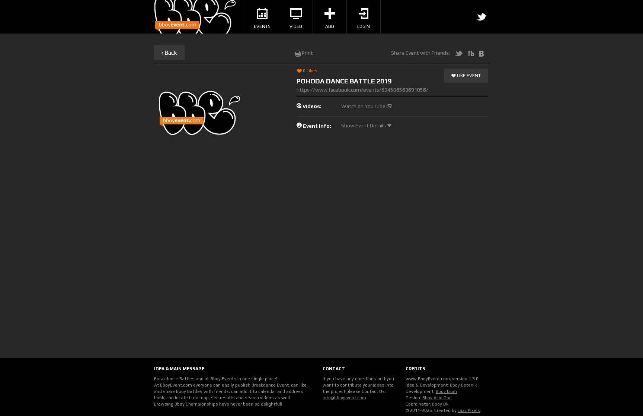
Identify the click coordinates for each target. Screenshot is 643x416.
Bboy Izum (446, 391)
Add (329, 26)
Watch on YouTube (364, 106)
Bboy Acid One (437, 397)
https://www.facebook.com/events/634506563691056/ (362, 90)
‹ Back (169, 52)
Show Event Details (364, 125)
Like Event (468, 75)
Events (262, 26)
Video (295, 26)
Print (307, 53)
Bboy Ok (440, 404)
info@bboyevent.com (344, 397)
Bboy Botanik (463, 385)
